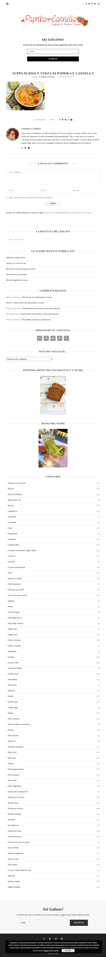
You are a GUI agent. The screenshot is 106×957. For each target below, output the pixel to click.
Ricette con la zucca (54, 797)
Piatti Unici (54, 752)
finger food (54, 629)
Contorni (54, 556)
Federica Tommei (47, 77)
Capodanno (54, 511)
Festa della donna (54, 618)
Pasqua (54, 730)
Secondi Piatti (54, 848)
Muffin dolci (54, 702)
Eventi (54, 607)
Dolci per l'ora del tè (54, 590)
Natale (54, 713)
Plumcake (54, 758)
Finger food (54, 635)
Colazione (54, 539)
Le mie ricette (54, 663)
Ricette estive (54, 803)
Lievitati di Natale (54, 668)
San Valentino (54, 825)
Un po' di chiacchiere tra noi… (54, 870)
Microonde (54, 685)
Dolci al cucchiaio (54, 579)
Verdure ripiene (54, 881)
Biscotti (54, 489)
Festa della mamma (54, 623)
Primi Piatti (54, 780)
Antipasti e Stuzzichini (54, 483)
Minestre (54, 691)
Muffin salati (54, 708)
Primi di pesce (54, 775)
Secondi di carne (54, 831)
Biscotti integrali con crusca (17, 280)
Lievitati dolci (54, 674)
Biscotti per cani (54, 500)
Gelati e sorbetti (54, 646)
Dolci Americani (54, 584)
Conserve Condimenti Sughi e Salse (54, 551)
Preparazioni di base (54, 769)
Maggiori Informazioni (51, 951)
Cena (54, 528)
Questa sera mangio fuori (54, 792)
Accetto (68, 950)
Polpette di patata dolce (15, 258)
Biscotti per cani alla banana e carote (20, 269)
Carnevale (54, 522)
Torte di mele (54, 859)
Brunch (54, 506)
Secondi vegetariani (54, 853)
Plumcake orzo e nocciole (16, 275)
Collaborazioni (54, 545)
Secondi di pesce (54, 837)
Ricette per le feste (54, 809)
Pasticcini (54, 741)
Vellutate (54, 876)
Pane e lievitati (54, 719)
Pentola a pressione (54, 747)
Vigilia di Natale (54, 887)
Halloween (54, 652)
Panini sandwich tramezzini (54, 724)
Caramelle (54, 517)
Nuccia (9, 303)
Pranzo (54, 764)
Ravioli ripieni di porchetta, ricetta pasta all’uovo (41, 308)
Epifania (54, 601)
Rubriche (54, 820)
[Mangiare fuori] (53, 448)
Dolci (54, 573)
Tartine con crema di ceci (16, 263)
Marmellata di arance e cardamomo (36, 320)
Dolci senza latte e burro (54, 595)
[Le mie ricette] (53, 395)
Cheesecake (54, 534)
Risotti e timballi (54, 814)
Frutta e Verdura (54, 640)
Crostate (54, 562)
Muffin (54, 696)
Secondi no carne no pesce (54, 842)
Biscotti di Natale (54, 494)
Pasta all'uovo (54, 736)
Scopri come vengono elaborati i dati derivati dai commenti (68, 213)
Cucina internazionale (54, 567)
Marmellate (54, 680)
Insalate (54, 657)
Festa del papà (54, 612)
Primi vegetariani (54, 786)
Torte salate (54, 865)
